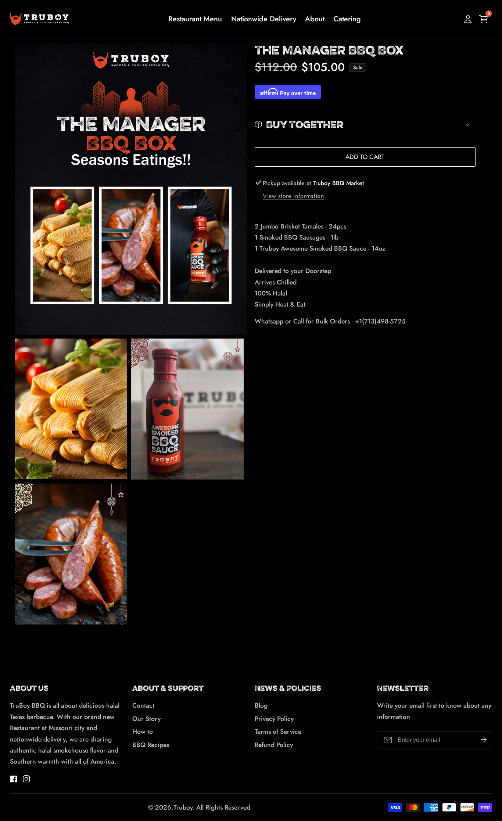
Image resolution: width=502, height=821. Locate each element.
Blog (261, 705)
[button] (365, 124)
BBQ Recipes (150, 745)
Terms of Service (278, 731)
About (314, 19)
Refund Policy (274, 745)
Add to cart (364, 156)
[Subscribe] (483, 740)
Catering (347, 19)
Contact (143, 705)
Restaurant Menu (195, 19)
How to (142, 731)
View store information (293, 196)
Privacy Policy (274, 718)
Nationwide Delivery (263, 19)
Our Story (146, 718)
